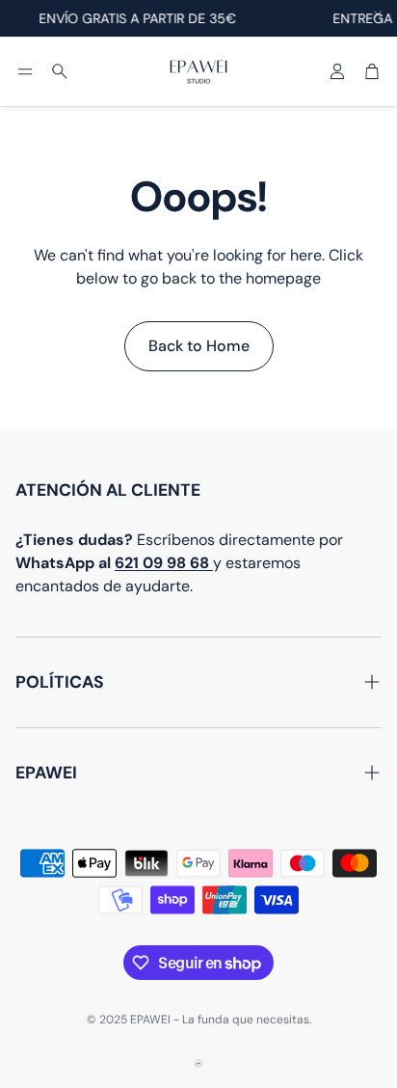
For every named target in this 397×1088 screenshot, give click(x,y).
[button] (25, 71)
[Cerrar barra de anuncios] (377, 14)
